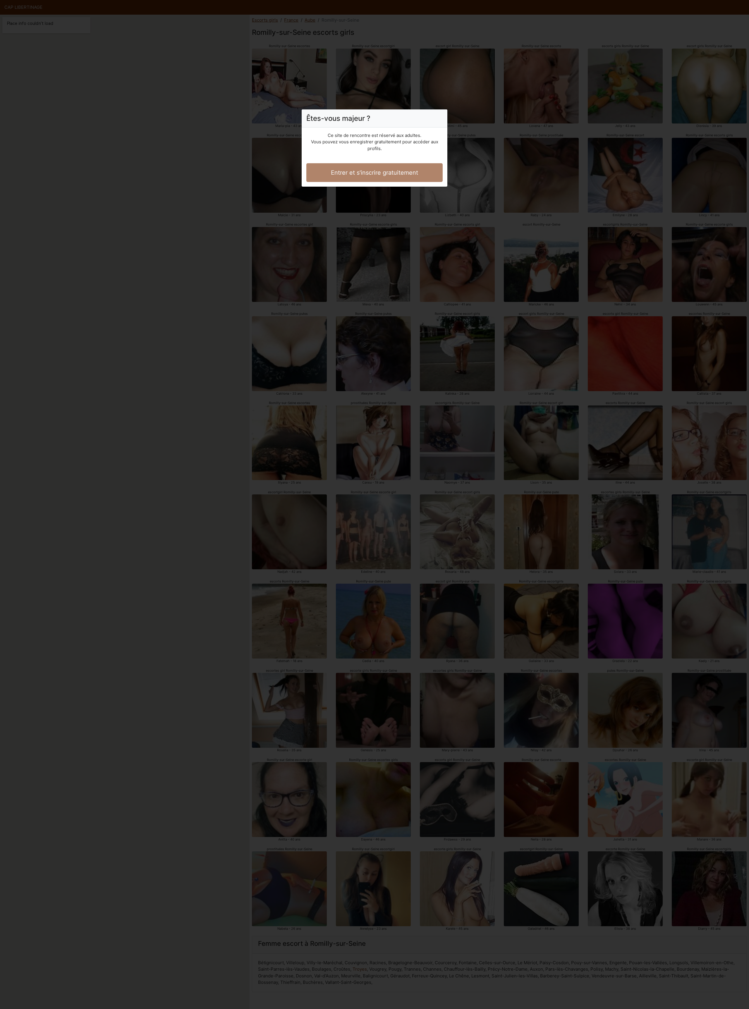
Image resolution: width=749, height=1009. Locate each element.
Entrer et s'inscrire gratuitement (374, 172)
